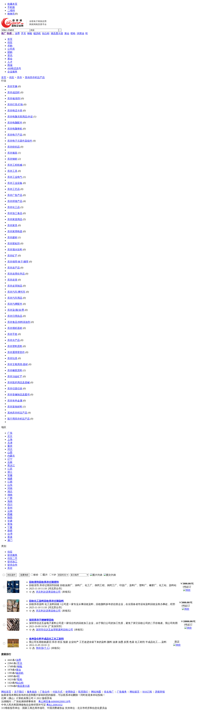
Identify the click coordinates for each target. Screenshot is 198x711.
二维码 (11, 10)
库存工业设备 (14, 183)
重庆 (9, 446)
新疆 (9, 530)
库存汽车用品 (14, 298)
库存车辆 (12, 86)
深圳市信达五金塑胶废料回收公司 (54, 629)
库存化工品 (13, 207)
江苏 (9, 468)
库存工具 (12, 171)
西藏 (9, 514)
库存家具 (12, 225)
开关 (23, 33)
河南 (9, 488)
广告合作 (45, 691)
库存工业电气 (14, 177)
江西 (9, 481)
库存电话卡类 (14, 110)
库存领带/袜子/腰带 (17, 261)
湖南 (9, 494)
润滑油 (80, 33)
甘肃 (9, 520)
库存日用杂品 (14, 316)
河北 (9, 449)
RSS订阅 (147, 691)
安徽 (9, 475)
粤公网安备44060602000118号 (54, 701)
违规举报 (160, 691)
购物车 (11, 13)
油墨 (17, 33)
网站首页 (6, 691)
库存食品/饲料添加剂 (18, 322)
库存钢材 (12, 159)
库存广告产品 (14, 195)
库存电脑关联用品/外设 (20, 116)
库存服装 (12, 153)
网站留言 (135, 691)
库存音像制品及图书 (18, 394)
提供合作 (12, 565)
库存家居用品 (14, 219)
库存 (19, 77)
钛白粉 (46, 33)
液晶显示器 (57, 33)
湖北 (9, 491)
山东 (9, 485)
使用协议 (70, 691)
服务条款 (32, 691)
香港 (9, 537)
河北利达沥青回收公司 (48, 591)
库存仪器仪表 (14, 388)
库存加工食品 (14, 213)
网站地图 (96, 691)
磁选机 (37, 33)
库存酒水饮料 (14, 249)
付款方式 (57, 691)
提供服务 (12, 555)
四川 (9, 504)
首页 (3, 77)
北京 (9, 436)
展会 (66, 33)
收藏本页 (12, 4)
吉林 (9, 462)
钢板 (29, 33)
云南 (9, 511)
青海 (9, 524)
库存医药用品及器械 (18, 382)
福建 (9, 478)
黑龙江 (11, 465)
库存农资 (12, 279)
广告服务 (122, 691)
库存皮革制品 (14, 285)
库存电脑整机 (14, 128)
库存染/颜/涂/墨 (15, 310)
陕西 (9, 517)
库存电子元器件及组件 (19, 140)
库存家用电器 (14, 231)
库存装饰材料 (14, 406)
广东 (9, 433)
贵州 (9, 507)
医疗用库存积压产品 (18, 418)
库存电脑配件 (14, 122)
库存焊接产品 (14, 201)
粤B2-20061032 (54, 704)
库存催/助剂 (13, 98)
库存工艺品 (13, 189)
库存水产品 (13, 340)
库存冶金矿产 (14, 376)
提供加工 (12, 561)
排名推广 (109, 691)
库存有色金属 (14, 400)
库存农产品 (13, 267)
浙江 (9, 472)
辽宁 (9, 459)
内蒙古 (11, 455)
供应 (11, 77)
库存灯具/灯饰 (15, 104)
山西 (9, 452)
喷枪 (73, 33)
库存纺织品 (13, 146)
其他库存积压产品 (35, 77)
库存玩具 (12, 358)
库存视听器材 (14, 328)
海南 (9, 501)
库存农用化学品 (16, 273)
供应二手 (12, 558)
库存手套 (12, 334)
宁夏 (9, 527)
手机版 (11, 7)
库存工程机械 (14, 165)
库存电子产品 (14, 134)
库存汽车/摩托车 (16, 292)
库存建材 (12, 237)
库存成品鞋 (13, 92)
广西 (9, 498)
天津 (9, 442)
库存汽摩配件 (14, 304)
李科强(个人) (43, 648)
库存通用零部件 (16, 352)
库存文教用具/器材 (17, 364)
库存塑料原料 (14, 346)
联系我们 (83, 691)
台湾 (9, 534)
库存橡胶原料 (14, 370)
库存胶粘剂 (13, 243)
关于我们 (19, 691)
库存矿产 (12, 255)
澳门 (9, 540)
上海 (9, 439)
